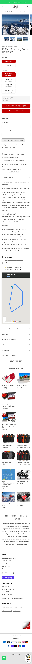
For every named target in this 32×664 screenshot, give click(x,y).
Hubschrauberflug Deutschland (12, 607)
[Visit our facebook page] (2, 573)
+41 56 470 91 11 (9, 164)
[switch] (28, 661)
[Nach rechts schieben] (29, 39)
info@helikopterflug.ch (19, 2)
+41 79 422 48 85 (14, 172)
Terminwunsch (6, 131)
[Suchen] (29, 6)
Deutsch (15, 638)
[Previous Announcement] (3, 2)
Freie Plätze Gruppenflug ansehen (13, 140)
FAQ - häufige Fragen (9, 355)
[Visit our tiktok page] (10, 573)
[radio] (9, 61)
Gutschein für (6, 122)
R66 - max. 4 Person (12, 270)
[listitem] (16, 2)
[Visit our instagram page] (6, 573)
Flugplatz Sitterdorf (9, 46)
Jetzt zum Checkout (16, 111)
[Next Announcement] (29, 2)
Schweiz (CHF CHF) (15, 636)
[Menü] (2, 6)
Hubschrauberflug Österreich (11, 611)
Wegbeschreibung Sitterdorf (14, 260)
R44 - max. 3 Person (12, 267)
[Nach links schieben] (3, 39)
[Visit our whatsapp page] (13, 573)
